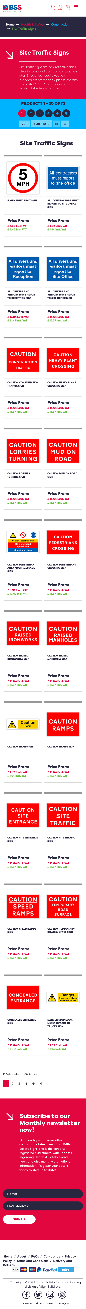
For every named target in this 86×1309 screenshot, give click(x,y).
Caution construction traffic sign (23, 384)
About (21, 1256)
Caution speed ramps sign (21, 930)
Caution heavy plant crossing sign (61, 384)
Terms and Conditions (32, 1261)
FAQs (35, 1256)
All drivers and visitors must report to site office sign (62, 295)
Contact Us (52, 1256)
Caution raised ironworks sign (18, 657)
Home (10, 24)
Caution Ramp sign (20, 746)
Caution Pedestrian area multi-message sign (21, 568)
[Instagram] (62, 1295)
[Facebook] (26, 1295)
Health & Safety (33, 24)
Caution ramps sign (60, 746)
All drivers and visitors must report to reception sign (22, 295)
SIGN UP (19, 1219)
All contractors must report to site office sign (63, 204)
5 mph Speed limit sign (22, 200)
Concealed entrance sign (21, 1021)
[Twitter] (38, 1295)
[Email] (50, 1295)
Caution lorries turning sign (18, 475)
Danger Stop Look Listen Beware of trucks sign (59, 1023)
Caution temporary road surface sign (61, 930)
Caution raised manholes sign (57, 657)
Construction (60, 24)
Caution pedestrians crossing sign (61, 566)
